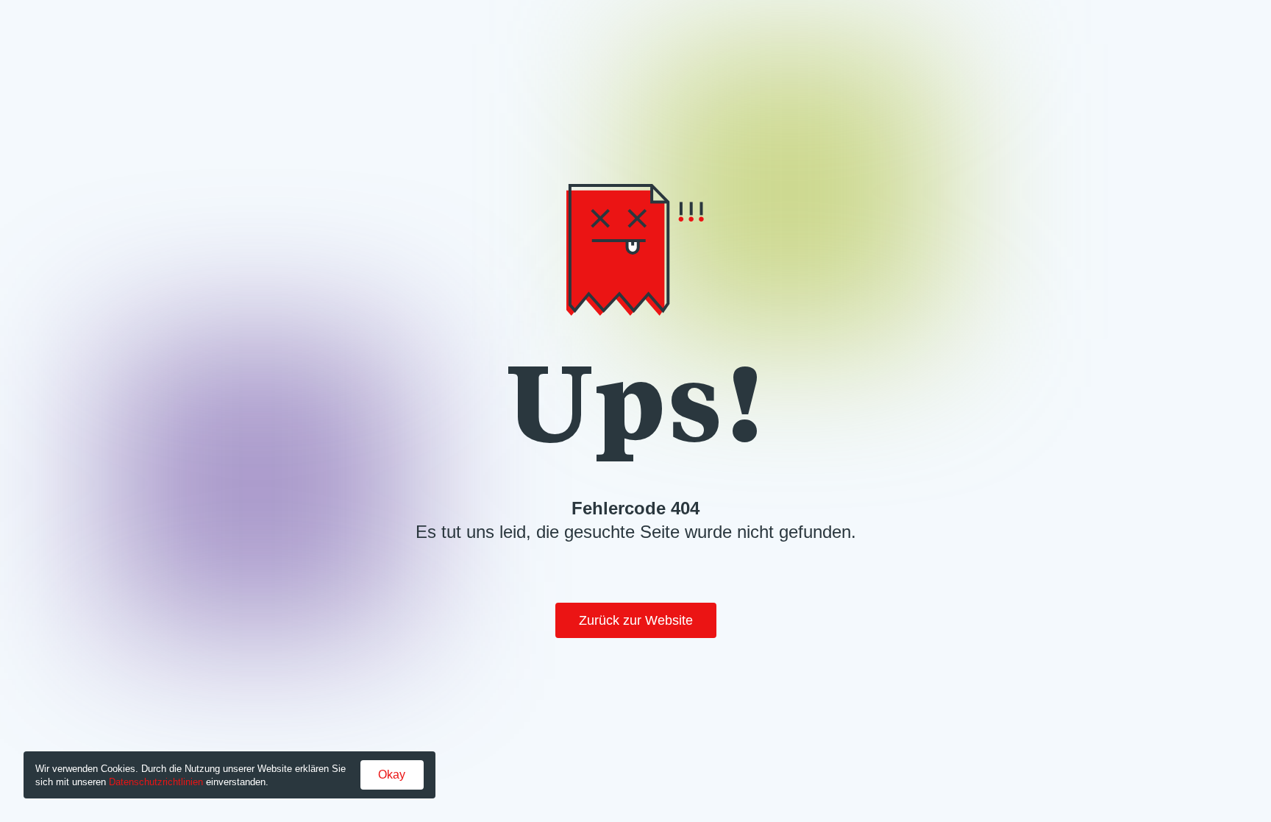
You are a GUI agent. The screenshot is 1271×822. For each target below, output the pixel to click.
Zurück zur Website (636, 620)
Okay (391, 774)
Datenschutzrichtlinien (156, 781)
